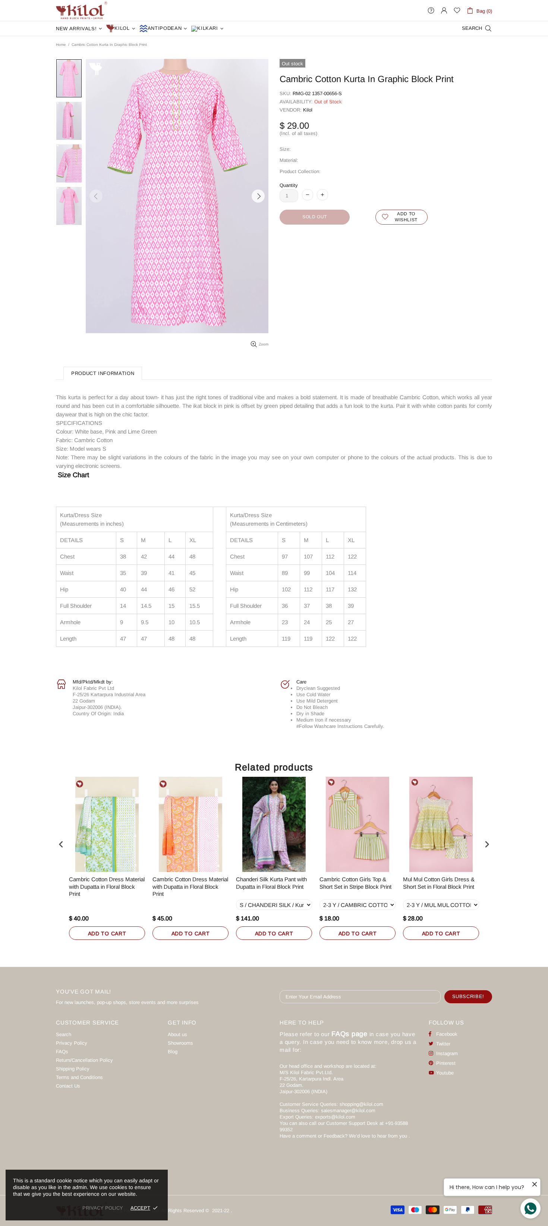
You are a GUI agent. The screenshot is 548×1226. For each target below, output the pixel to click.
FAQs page (349, 1034)
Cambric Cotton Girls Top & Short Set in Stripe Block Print (355, 883)
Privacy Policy (71, 1043)
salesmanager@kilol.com (348, 1110)
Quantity (289, 185)
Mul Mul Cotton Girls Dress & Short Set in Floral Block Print (439, 883)
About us (177, 1034)
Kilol (307, 110)
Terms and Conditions (79, 1077)
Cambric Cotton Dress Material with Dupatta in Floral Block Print (107, 886)
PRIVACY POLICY (102, 1208)
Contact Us (68, 1086)
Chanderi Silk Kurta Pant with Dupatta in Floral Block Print (271, 883)
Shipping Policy (72, 1069)
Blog (172, 1051)
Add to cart (107, 933)
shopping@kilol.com (361, 1104)
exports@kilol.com (335, 1117)
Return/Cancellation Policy (84, 1060)
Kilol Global (81, 10)
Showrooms (180, 1043)
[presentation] (61, 844)
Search (63, 1034)
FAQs (62, 1051)
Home (61, 45)
